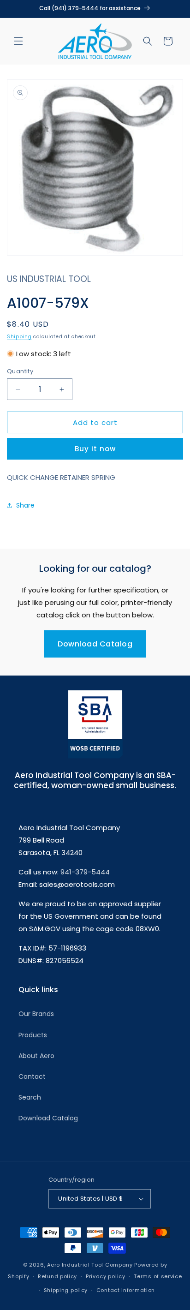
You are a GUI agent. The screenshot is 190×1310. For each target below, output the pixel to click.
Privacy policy (105, 1276)
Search (29, 1097)
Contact (32, 1076)
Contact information (125, 1290)
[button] (18, 41)
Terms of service (158, 1276)
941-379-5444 (85, 872)
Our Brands (36, 1013)
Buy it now (95, 449)
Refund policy (57, 1276)
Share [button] (25, 505)
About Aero (36, 1055)
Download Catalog (95, 644)
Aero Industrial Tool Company (90, 1264)
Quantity (20, 371)
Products (32, 1035)
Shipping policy (66, 1290)
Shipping (19, 336)
